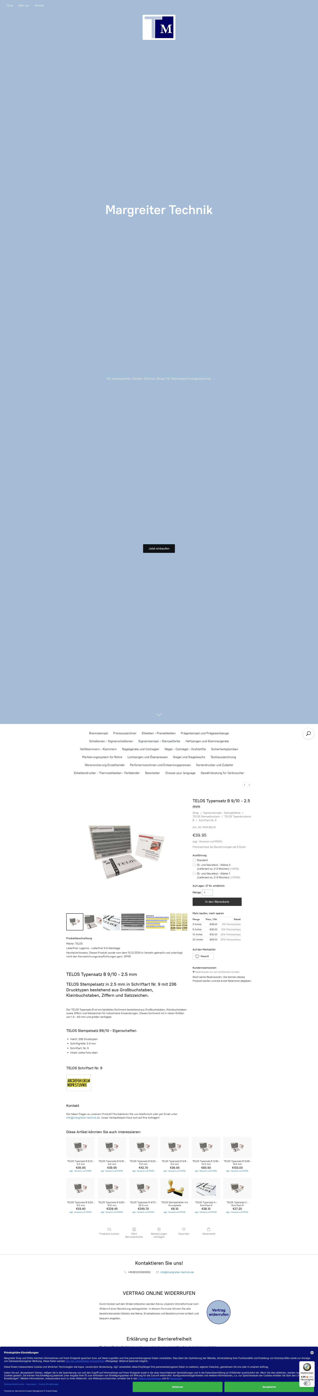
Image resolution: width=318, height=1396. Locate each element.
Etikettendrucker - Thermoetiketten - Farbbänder (107, 773)
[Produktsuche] (308, 734)
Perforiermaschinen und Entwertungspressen (160, 765)
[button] (203, 956)
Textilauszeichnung (223, 757)
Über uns (23, 5)
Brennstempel (98, 733)
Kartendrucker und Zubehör (214, 765)
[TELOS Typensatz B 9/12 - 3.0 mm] (80, 1147)
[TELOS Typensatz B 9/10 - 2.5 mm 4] (157, 921)
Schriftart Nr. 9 (207, 820)
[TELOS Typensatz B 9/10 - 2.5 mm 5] (178, 921)
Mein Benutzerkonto (134, 1235)
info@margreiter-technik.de (83, 1117)
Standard (202, 860)
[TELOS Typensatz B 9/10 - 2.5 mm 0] (74, 921)
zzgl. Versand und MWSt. (208, 841)
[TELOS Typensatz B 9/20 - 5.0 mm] (143, 1147)
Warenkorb (208, 1233)
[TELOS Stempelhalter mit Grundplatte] (174, 1188)
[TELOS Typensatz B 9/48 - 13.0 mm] (237, 1147)
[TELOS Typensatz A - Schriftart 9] (206, 1188)
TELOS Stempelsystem (206, 816)
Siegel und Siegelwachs (189, 757)
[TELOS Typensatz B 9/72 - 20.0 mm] (143, 1188)
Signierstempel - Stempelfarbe (159, 741)
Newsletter (152, 773)
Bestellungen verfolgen (159, 1235)
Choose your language (180, 773)
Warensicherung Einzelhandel (105, 765)
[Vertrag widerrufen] (219, 1312)
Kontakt (39, 5)
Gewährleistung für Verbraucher (222, 773)
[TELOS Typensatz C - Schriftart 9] (237, 1188)
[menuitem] (244, 784)
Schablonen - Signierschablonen (111, 741)
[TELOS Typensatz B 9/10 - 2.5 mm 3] (132, 921)
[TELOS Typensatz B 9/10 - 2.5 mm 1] (93, 921)
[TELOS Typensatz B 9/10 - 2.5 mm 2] (111, 921)
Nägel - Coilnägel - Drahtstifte (185, 749)
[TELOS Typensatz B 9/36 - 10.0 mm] (206, 1147)
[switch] (307, 1383)
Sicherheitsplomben (224, 749)
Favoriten (183, 1233)
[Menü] (313, 1363)
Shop (10, 5)
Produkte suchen (109, 1233)
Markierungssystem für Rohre (102, 757)
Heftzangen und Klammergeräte (207, 741)
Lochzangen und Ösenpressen (148, 757)
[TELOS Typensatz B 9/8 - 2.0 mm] (174, 1147)
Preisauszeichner (124, 733)
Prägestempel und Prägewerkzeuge (205, 733)
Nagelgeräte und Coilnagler (140, 749)
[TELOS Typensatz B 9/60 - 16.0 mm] (112, 1188)
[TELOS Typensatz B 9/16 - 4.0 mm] (112, 1147)
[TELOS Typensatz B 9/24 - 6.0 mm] (80, 1188)
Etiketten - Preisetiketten (159, 733)
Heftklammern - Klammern (98, 749)
